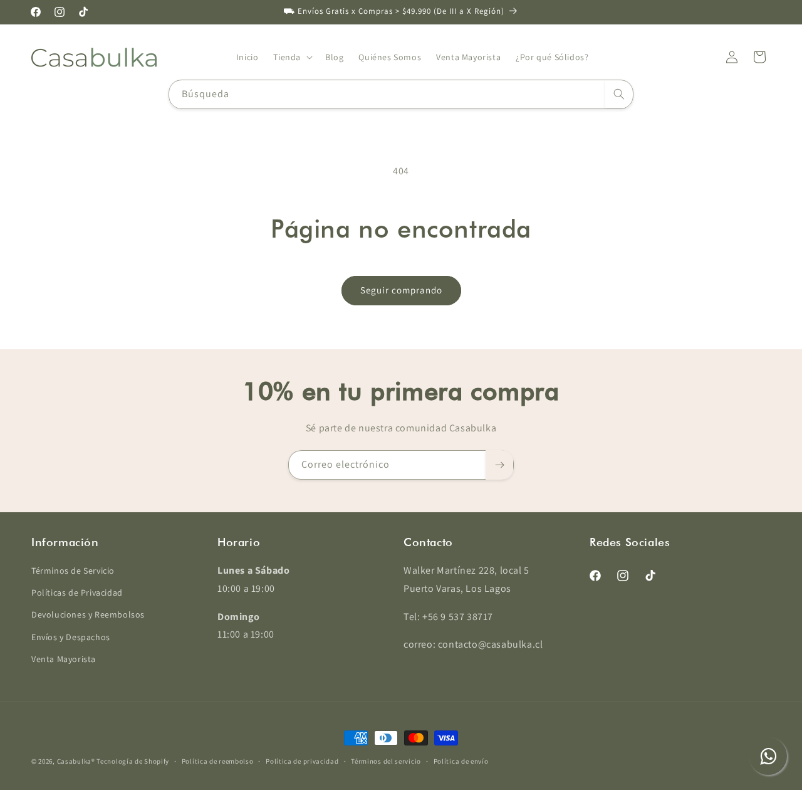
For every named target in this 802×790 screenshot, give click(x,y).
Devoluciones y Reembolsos (88, 614)
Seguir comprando (401, 290)
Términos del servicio (386, 761)
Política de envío (461, 761)
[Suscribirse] (499, 465)
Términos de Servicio (73, 570)
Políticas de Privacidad (77, 592)
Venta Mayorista (63, 659)
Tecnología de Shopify (132, 761)
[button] (292, 57)
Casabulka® (76, 761)
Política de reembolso (218, 761)
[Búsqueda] (619, 94)
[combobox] (401, 94)
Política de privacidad (302, 761)
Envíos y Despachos (70, 637)
